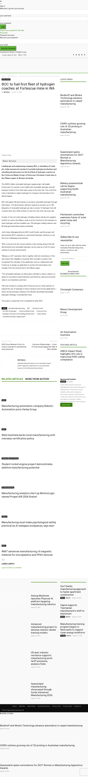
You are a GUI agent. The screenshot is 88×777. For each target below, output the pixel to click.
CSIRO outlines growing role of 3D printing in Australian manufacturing (37, 745)
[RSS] (81, 54)
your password (5, 23)
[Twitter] (84, 54)
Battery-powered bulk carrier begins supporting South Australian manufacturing (71, 189)
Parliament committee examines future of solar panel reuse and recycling (73, 218)
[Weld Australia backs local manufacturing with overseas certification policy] (29, 421)
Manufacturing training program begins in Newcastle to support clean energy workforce (72, 628)
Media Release (12, 76)
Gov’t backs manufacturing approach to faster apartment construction (73, 590)
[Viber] (39, 97)
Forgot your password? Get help (12, 30)
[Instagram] (76, 54)
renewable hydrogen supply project (14, 316)
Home (4, 76)
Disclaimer (4, 33)
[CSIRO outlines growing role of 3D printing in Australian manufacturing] (73, 117)
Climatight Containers (71, 289)
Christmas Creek (37, 308)
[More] (49, 97)
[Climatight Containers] (73, 283)
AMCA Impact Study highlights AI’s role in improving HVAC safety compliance (72, 355)
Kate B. (68, 598)
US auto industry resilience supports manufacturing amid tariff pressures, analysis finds (41, 658)
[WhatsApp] (44, 97)
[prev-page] (2, 560)
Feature (4, 516)
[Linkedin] (79, 54)
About (15, 706)
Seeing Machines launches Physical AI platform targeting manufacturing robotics (43, 600)
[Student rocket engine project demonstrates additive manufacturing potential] (29, 450)
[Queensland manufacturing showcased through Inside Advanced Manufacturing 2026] (44, 677)
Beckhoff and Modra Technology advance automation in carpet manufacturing (71, 99)
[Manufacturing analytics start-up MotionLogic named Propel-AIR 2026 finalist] (29, 479)
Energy (63, 635)
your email (4, 45)
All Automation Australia (68, 333)
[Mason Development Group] (73, 302)
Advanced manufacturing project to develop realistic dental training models (44, 628)
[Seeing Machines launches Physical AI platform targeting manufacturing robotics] (44, 589)
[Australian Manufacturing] (13, 62)
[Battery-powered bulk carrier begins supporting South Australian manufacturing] (73, 176)
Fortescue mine (42, 311)
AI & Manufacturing (8, 487)
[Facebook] (73, 54)
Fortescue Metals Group (26, 311)
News (4, 400)
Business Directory (70, 274)
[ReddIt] (34, 97)
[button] (83, 70)
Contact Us (77, 706)
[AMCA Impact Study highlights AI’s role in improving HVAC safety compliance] (73, 369)
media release (41, 314)
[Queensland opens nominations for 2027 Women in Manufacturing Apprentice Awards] (73, 145)
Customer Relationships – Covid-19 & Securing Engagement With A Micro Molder (44, 346)
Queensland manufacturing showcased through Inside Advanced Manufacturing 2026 (41, 689)
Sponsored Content (68, 379)
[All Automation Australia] (73, 325)
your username (5, 16)
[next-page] (4, 560)
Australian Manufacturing (17, 308)
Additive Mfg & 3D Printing (10, 458)
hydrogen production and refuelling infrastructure (18, 314)
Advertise (22, 706)
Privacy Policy (67, 706)
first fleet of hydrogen (9, 311)
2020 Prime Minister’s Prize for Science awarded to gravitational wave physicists (14, 346)
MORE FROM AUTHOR (37, 379)
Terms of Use (56, 706)
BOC (28, 308)
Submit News (31, 706)
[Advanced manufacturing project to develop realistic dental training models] (44, 617)
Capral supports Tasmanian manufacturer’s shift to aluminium (72, 609)
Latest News (66, 79)
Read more (65, 405)
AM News (7, 92)
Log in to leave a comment (11, 568)
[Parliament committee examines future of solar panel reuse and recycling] (73, 208)
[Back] (1, 4)
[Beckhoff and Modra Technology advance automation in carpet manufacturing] (73, 88)
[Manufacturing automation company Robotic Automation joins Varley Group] (29, 392)
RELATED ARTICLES (12, 379)
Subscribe (64, 263)
